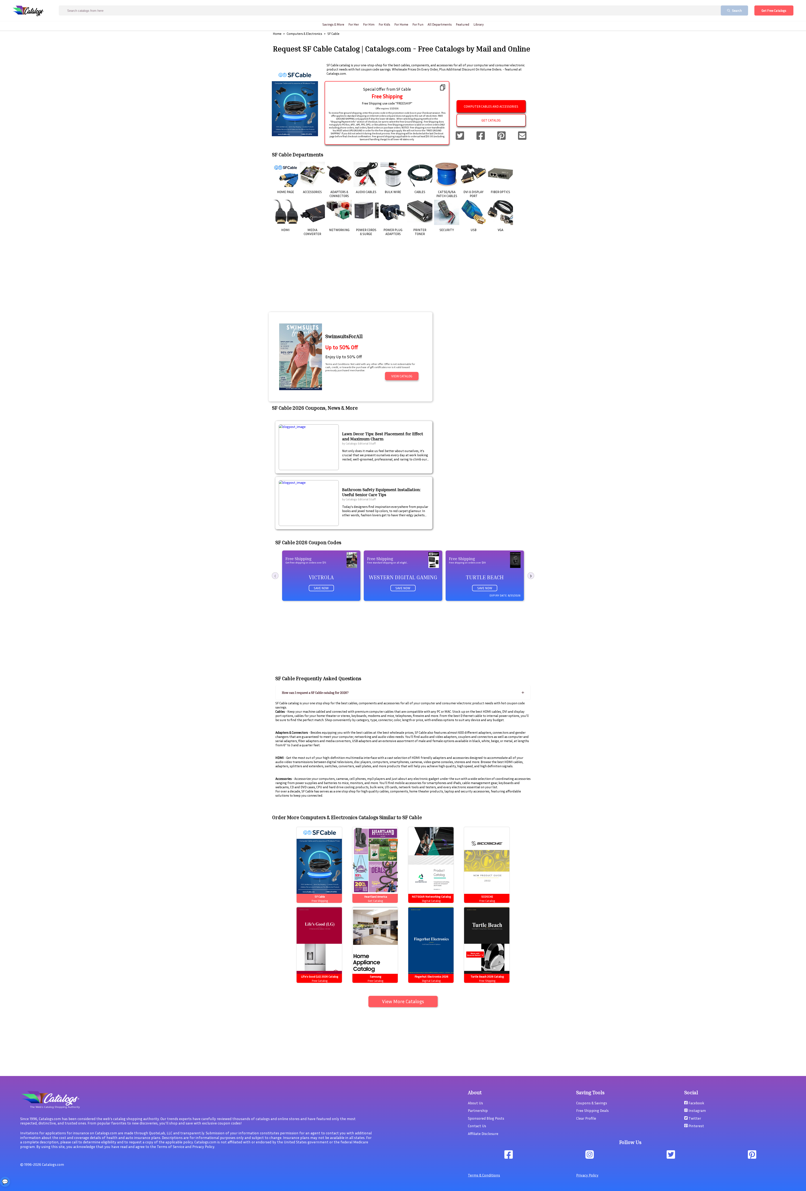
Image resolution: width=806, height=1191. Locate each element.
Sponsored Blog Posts (486, 1118)
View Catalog (401, 376)
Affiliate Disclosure (483, 1133)
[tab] (403, 692)
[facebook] (480, 136)
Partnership (478, 1110)
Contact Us (477, 1125)
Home (277, 33)
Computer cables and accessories (491, 106)
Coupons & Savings (591, 1103)
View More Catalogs (403, 1001)
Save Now (321, 588)
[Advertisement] (403, 279)
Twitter (694, 1118)
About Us (475, 1103)
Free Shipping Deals (592, 1110)
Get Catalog (491, 120)
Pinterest (696, 1125)
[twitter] (460, 136)
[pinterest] (501, 136)
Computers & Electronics (304, 33)
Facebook (696, 1103)
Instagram (697, 1110)
